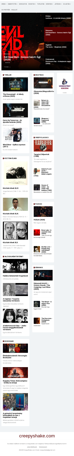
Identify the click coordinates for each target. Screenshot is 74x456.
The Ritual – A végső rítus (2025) (46, 303)
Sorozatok (23, 4)
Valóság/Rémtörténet (13, 256)
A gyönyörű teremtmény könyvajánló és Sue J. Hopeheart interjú (12, 415)
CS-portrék (5, 10)
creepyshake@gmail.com (47, 450)
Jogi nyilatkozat (32, 447)
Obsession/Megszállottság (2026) (45, 92)
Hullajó (14, 10)
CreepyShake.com (29, 450)
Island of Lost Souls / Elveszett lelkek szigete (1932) (43, 172)
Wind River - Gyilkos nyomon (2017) (14, 146)
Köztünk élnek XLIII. (11, 214)
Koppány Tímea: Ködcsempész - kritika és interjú (15, 382)
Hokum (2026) (39, 220)
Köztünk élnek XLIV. (11, 188)
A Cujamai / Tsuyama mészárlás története (11, 300)
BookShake (9, 341)
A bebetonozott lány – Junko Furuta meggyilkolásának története (14, 328)
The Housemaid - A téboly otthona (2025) (13, 95)
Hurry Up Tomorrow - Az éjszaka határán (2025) (12, 121)
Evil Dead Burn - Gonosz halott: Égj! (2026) (22, 58)
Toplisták (40, 4)
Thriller (7, 75)
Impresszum (43, 447)
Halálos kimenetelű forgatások (15, 276)
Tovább (6, 67)
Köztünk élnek (10, 158)
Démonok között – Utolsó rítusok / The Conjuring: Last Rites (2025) (42, 286)
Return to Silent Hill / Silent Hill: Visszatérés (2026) (42, 103)
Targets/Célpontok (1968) (41, 155)
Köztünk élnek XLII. (10, 242)
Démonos (7, 54)
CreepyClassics (42, 137)
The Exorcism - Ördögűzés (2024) (46, 320)
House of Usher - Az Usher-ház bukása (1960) (46, 187)
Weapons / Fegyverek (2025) (45, 120)
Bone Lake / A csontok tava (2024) (46, 231)
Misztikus (39, 75)
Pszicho (38, 204)
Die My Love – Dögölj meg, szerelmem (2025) (46, 249)
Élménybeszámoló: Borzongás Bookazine (15, 357)
